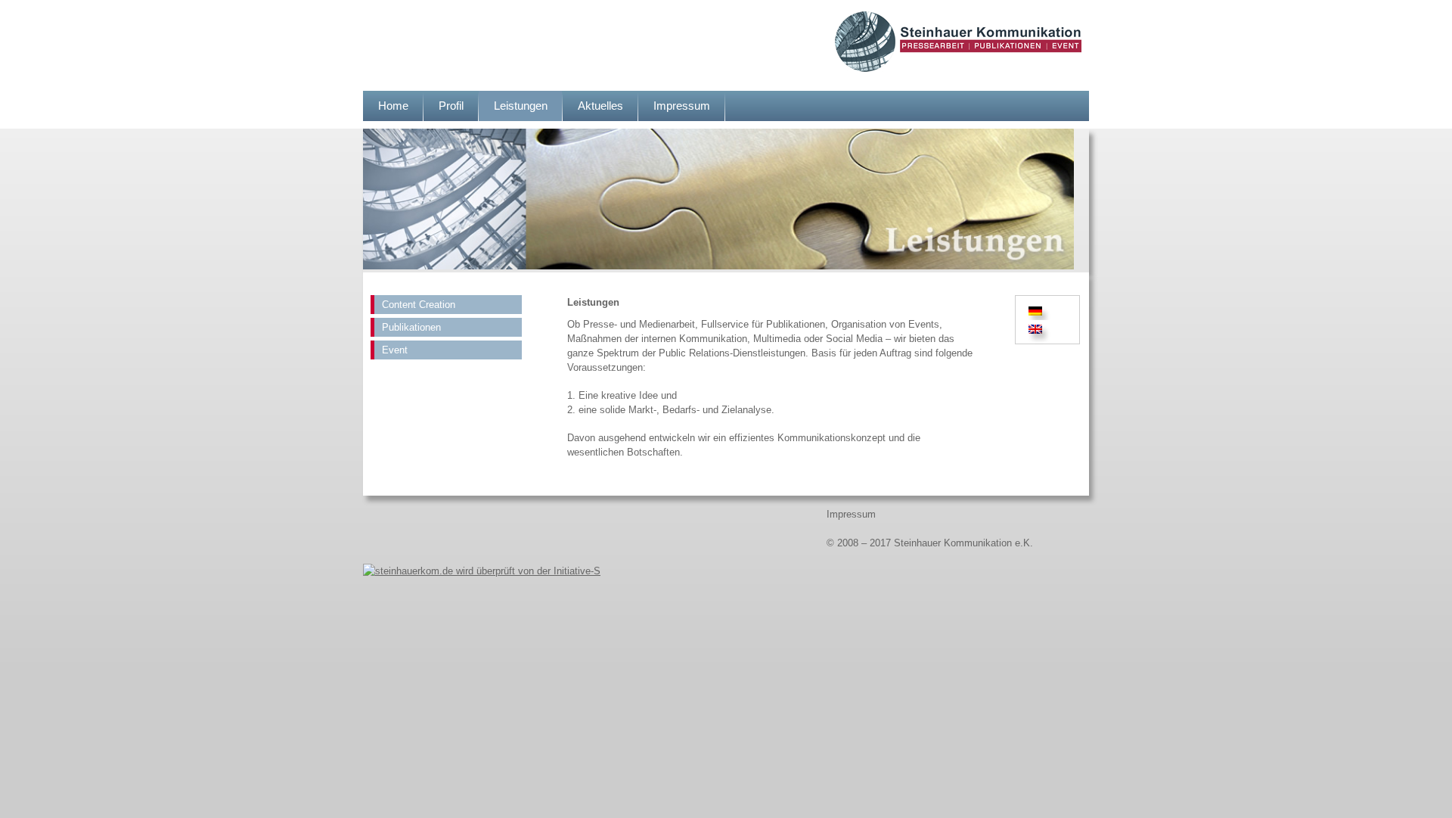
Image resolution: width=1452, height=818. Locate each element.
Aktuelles (600, 105)
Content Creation (418, 304)
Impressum (681, 105)
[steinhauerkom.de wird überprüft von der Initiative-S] (481, 571)
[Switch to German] (1037, 310)
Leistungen (521, 105)
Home (393, 105)
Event (395, 350)
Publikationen (411, 327)
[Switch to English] (1035, 329)
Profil (451, 105)
